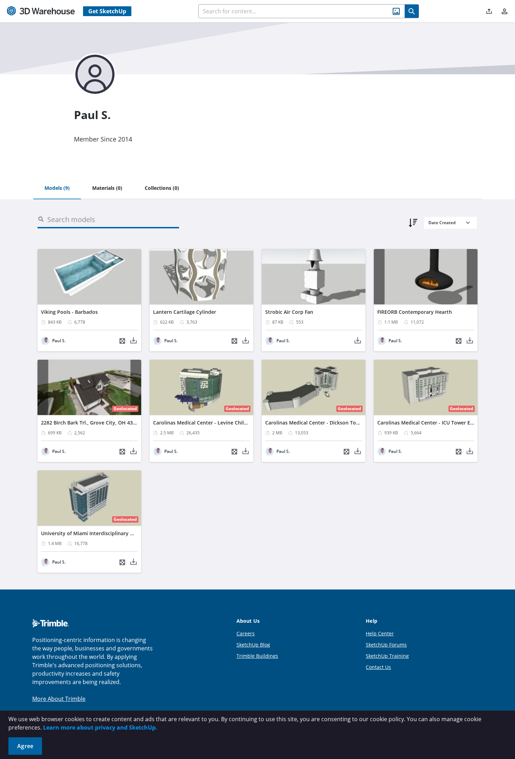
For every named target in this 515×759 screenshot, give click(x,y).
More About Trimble (58, 699)
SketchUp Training (387, 656)
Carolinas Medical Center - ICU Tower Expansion (434, 422)
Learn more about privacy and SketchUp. (100, 727)
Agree (25, 746)
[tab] (57, 188)
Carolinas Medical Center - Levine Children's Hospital (216, 422)
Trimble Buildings (257, 656)
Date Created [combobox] (441, 223)
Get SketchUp (107, 11)
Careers (245, 633)
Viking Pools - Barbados (69, 312)
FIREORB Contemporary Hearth (414, 312)
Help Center (380, 633)
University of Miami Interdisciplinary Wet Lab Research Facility (116, 533)
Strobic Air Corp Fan (289, 312)
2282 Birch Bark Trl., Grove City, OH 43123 (91, 422)
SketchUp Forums (386, 644)
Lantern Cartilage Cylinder (184, 312)
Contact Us (378, 667)
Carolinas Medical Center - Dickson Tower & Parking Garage (336, 422)
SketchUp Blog (253, 644)
